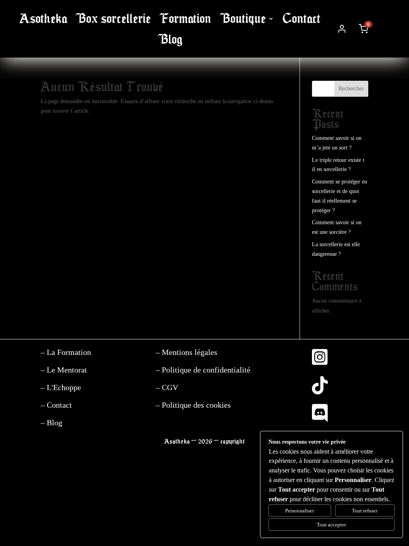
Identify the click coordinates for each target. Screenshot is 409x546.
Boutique (243, 18)
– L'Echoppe (61, 387)
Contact (302, 18)
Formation (185, 18)
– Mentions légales (186, 352)
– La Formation (66, 352)
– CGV (167, 387)
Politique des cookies (195, 405)
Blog (170, 39)
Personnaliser (299, 511)
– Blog (51, 422)
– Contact (56, 405)
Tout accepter (331, 525)
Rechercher (351, 89)
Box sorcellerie (113, 18)
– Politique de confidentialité (203, 369)
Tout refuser (364, 511)
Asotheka (43, 18)
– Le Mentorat (64, 369)
